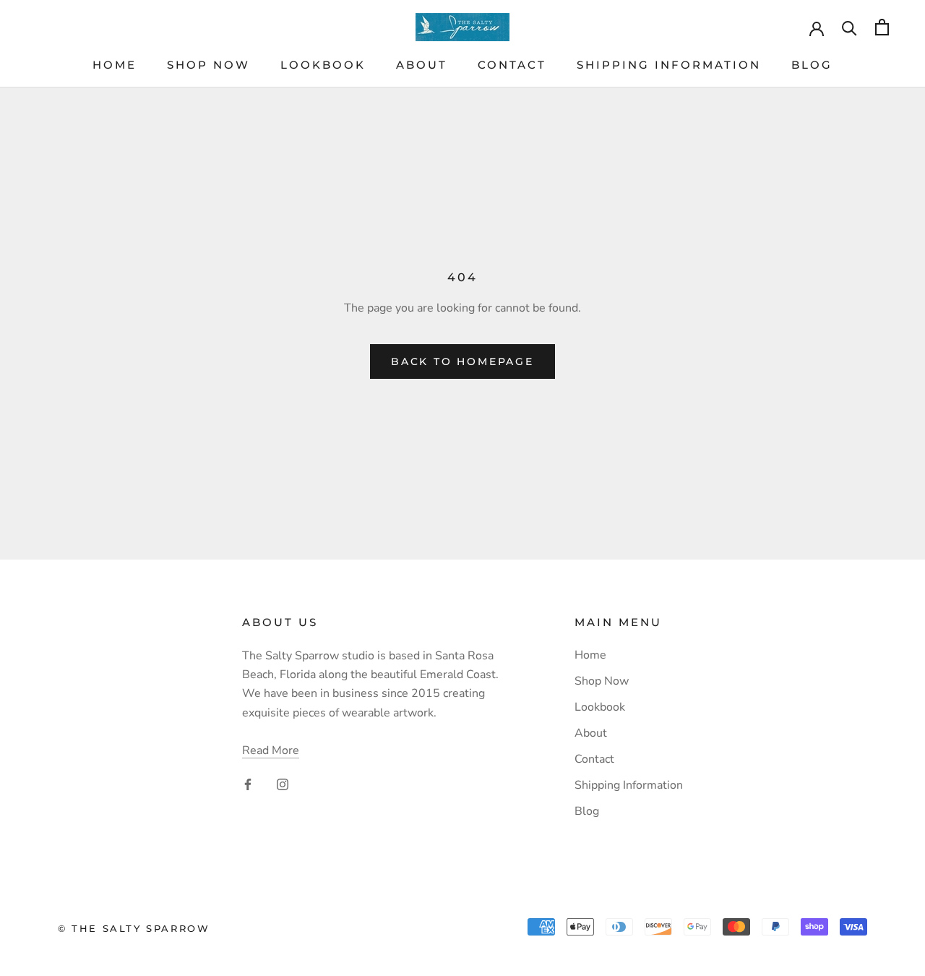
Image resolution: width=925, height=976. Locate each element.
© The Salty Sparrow (134, 928)
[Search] (849, 27)
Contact (512, 65)
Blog (811, 65)
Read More (270, 750)
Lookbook (323, 65)
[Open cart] (882, 27)
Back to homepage (462, 361)
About (421, 65)
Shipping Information (669, 65)
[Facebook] (248, 783)
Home (114, 65)
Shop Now (208, 65)
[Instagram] (282, 783)
